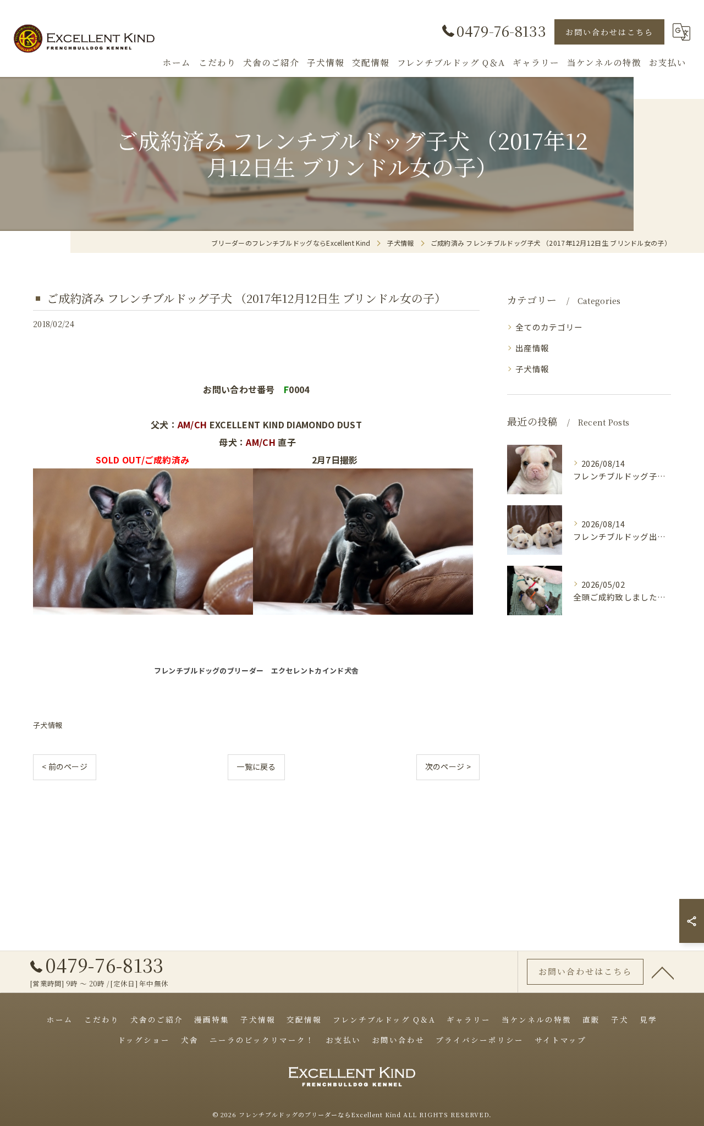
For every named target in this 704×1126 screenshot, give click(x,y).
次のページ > (448, 766)
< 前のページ (64, 766)
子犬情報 (47, 725)
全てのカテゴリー (548, 327)
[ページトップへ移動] (663, 972)
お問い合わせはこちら (609, 31)
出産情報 (532, 348)
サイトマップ (560, 1039)
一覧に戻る (256, 766)
